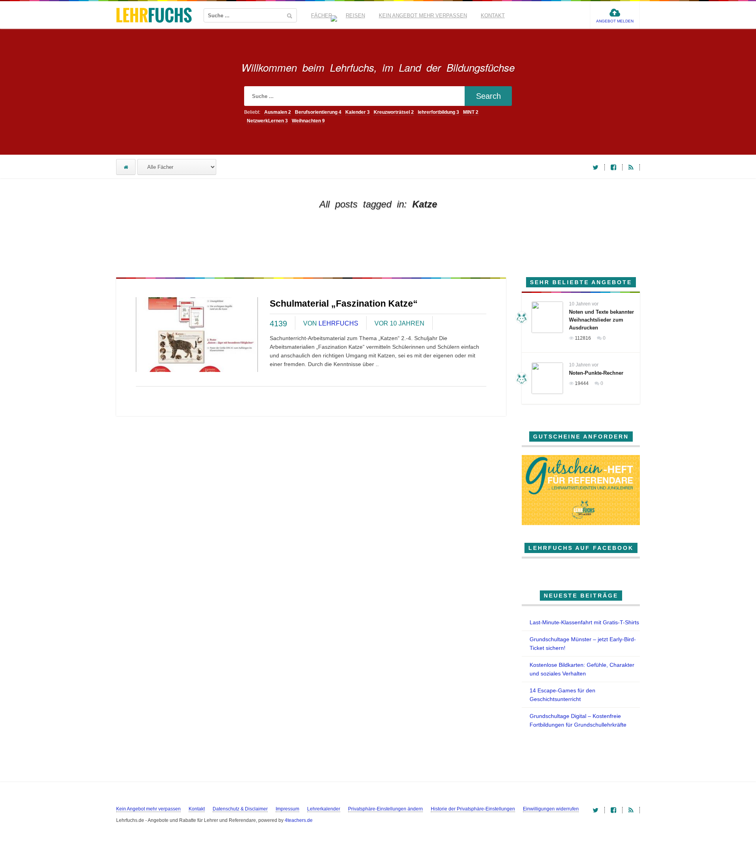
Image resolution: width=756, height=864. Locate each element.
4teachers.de (299, 820)
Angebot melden (615, 21)
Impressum (287, 809)
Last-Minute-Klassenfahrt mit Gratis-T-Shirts (584, 622)
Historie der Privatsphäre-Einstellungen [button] (473, 809)
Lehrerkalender (323, 809)
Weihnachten (308, 121)
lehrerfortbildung (438, 112)
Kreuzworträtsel (394, 112)
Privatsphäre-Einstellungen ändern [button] (385, 809)
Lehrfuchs (338, 323)
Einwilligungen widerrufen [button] (551, 809)
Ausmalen (277, 112)
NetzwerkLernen (267, 121)
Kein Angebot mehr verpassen (423, 16)
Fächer (321, 16)
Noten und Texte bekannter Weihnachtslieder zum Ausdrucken (601, 320)
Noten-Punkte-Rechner (596, 373)
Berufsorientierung (318, 112)
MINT (470, 112)
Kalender (357, 112)
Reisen (355, 16)
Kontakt (493, 16)
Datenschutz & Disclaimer (240, 809)
